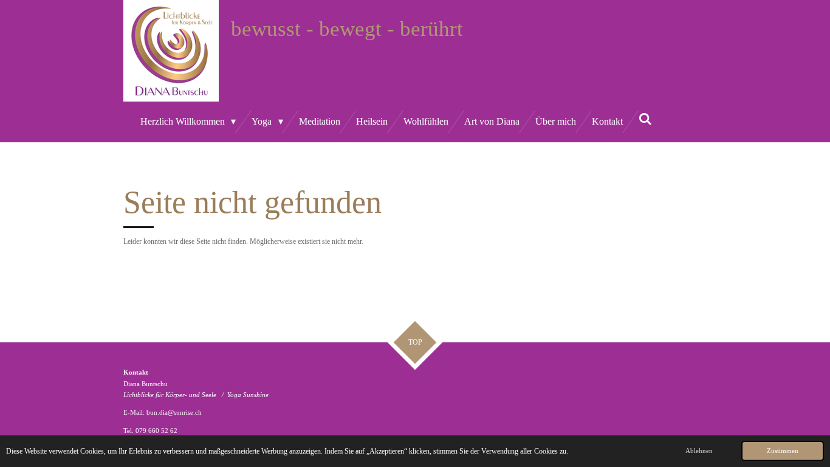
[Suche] (645, 119)
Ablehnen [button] (699, 450)
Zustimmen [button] (782, 450)
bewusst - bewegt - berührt (347, 29)
